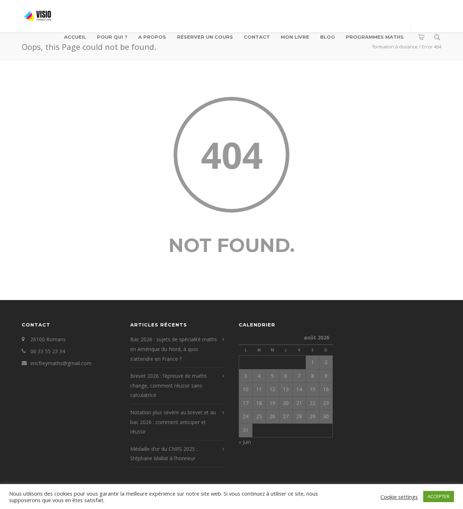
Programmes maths (375, 37)
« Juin (245, 442)
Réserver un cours (205, 37)
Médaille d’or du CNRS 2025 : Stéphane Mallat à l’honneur (163, 453)
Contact (257, 37)
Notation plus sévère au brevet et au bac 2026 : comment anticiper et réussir (173, 422)
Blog (327, 37)
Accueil (75, 37)
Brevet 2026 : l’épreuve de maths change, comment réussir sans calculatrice (168, 385)
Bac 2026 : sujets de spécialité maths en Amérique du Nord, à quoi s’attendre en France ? (173, 349)
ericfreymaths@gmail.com (61, 363)
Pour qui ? (112, 37)
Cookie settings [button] (399, 496)
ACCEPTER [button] (439, 496)
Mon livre (295, 37)
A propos (152, 37)
